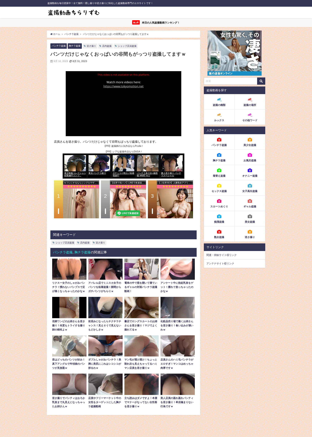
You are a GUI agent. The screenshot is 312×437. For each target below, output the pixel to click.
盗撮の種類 (219, 105)
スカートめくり (219, 206)
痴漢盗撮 (219, 221)
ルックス (219, 120)
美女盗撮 (250, 221)
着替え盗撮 (219, 175)
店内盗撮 (107, 46)
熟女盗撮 (219, 237)
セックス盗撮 (219, 191)
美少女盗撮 (250, 145)
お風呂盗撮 (250, 160)
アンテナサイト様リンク (220, 263)
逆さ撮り (91, 46)
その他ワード (249, 120)
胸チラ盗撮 (75, 46)
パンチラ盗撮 (59, 46)
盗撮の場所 (250, 105)
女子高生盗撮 (249, 191)
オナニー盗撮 (249, 175)
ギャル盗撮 (250, 206)
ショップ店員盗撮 (127, 46)
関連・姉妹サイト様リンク (221, 255)
